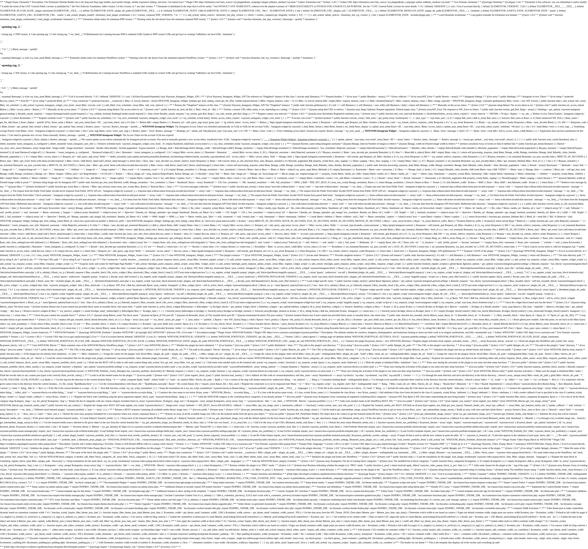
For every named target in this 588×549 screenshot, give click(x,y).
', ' (8, 49)
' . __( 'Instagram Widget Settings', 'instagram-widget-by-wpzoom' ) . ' (297, 139)
